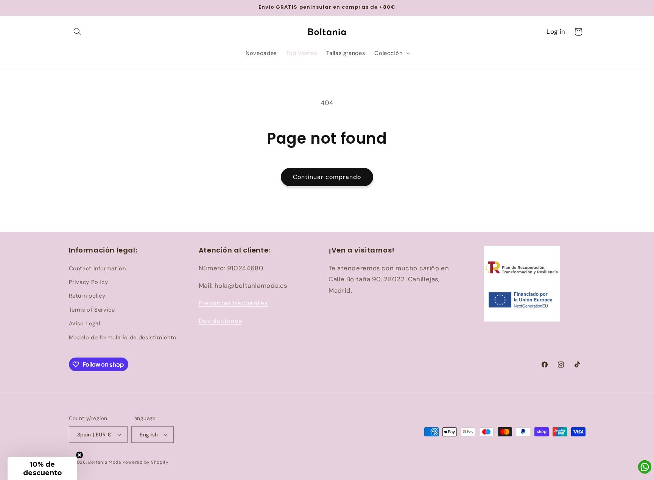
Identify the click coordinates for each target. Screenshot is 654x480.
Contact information (97, 268)
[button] (77, 32)
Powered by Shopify (145, 462)
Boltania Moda (104, 462)
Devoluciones (220, 321)
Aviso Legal (84, 323)
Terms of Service (92, 310)
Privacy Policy (88, 282)
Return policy (87, 296)
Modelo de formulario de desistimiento (123, 337)
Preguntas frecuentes (233, 303)
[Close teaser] (79, 455)
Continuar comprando (327, 177)
